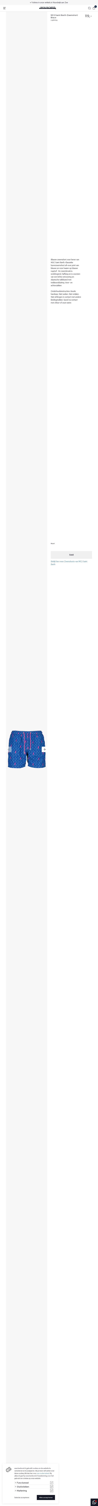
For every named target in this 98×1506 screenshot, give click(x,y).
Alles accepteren (46, 1498)
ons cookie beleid (43, 1473)
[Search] (89, 8)
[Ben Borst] (47, 8)
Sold (71, 555)
